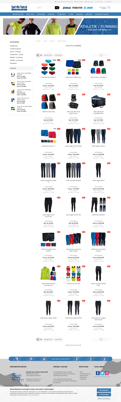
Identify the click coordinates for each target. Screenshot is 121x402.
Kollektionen (14, 46)
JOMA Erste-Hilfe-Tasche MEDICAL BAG (73, 112)
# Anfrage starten (102, 14)
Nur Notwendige (104, 394)
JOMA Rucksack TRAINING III (98, 77)
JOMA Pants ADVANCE (98, 215)
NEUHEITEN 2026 (18, 14)
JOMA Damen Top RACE (73, 283)
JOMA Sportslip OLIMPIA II (48, 77)
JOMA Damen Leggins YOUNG (48, 318)
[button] (37, 55)
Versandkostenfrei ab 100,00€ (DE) (64, 1)
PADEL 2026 (30, 14)
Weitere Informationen (104, 398)
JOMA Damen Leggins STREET (73, 318)
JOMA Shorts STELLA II (48, 146)
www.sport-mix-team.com (33, 381)
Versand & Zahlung (85, 373)
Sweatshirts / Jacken (16, 54)
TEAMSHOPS (61, 14)
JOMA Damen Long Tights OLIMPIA (98, 250)
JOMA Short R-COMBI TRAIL (73, 77)
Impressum (83, 379)
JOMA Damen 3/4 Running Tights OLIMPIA (73, 250)
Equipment (13, 63)
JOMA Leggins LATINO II (98, 146)
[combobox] (48, 55)
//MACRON (79, 14)
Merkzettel (108, 1)
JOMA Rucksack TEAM (48, 111)
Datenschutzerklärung (33, 395)
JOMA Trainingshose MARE (73, 180)
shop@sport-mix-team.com (33, 379)
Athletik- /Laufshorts (16, 60)
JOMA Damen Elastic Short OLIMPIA (48, 250)
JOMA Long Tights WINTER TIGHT (98, 284)
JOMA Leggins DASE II (98, 180)
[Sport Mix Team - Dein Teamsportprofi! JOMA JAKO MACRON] (19, 8)
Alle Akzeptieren (104, 390)
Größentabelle (89, 1)
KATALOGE (51, 14)
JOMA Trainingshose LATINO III (48, 181)
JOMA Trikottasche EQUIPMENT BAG (98, 112)
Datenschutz (83, 377)
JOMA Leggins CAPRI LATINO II (73, 147)
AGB (81, 372)
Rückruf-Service (79, 1)
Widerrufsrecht (84, 375)
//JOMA (70, 14)
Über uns (88, 14)
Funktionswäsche (15, 49)
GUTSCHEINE (41, 14)
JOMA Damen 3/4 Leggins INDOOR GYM (98, 318)
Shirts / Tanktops (15, 52)
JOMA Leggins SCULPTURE (73, 215)
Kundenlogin (99, 1)
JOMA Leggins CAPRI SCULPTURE (48, 215)
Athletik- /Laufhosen (16, 57)
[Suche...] (57, 7)
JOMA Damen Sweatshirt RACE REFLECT (48, 284)
